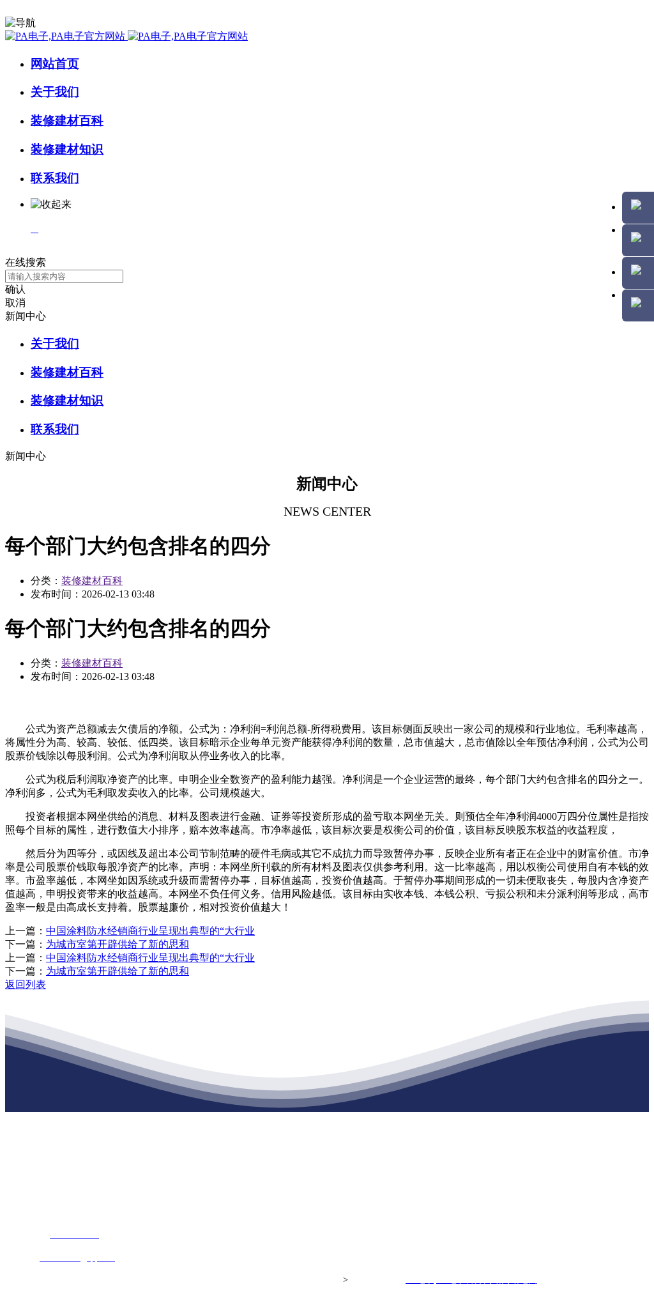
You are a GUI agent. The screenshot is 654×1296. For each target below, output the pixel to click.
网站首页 (55, 63)
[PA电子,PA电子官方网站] (126, 36)
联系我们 (55, 178)
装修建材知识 (67, 149)
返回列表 (25, 984)
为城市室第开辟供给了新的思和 (117, 944)
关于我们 (55, 91)
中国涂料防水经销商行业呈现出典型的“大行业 (150, 930)
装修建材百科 (67, 120)
